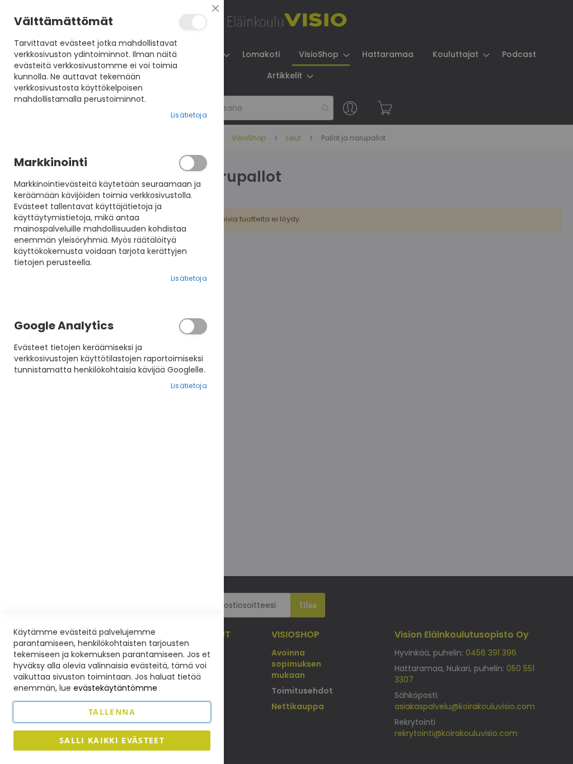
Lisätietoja (189, 115)
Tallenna (111, 711)
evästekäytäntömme (115, 688)
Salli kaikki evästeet (112, 740)
